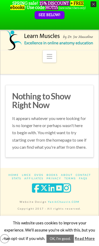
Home (13, 174)
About (67, 174)
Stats (16, 178)
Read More (85, 238)
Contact (83, 174)
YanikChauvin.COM (63, 201)
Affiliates (33, 178)
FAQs (83, 178)
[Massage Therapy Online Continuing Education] (49, 40)
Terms (70, 178)
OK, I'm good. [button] (60, 239)
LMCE (26, 174)
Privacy (53, 178)
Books (52, 174)
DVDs (38, 174)
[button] (49, 56)
